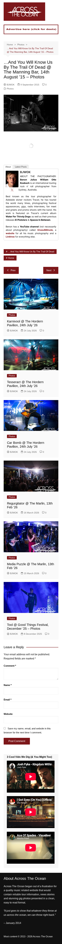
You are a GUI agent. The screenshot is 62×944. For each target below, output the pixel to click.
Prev (13, 270)
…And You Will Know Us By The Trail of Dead (31, 251)
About (8, 167)
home (11, 258)
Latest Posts (21, 167)
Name (8, 685)
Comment (10, 665)
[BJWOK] (12, 178)
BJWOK (10, 84)
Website (8, 714)
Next (48, 270)
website (10, 233)
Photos (10, 88)
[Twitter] (12, 190)
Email (7, 699)
